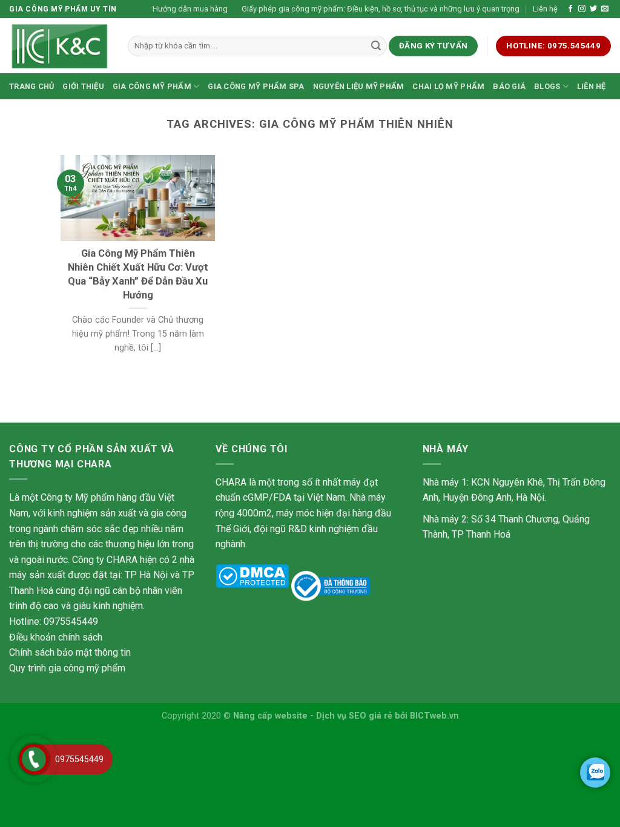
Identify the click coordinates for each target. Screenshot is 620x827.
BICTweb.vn (434, 716)
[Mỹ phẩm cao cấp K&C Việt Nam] (59, 46)
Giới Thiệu (83, 86)
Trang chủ (31, 86)
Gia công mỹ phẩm (152, 86)
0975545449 (79, 759)
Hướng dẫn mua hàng (190, 8)
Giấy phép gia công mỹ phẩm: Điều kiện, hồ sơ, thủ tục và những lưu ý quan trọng (380, 8)
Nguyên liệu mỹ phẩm (358, 86)
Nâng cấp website (270, 716)
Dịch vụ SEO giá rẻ (354, 716)
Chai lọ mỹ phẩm (448, 86)
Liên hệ (545, 8)
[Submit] (376, 46)
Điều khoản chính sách (55, 637)
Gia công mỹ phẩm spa (256, 86)
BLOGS (547, 86)
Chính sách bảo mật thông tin (70, 652)
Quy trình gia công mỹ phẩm (67, 668)
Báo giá (509, 86)
